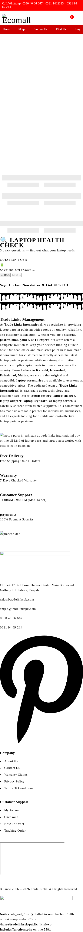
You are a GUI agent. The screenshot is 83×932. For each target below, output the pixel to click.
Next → (16, 275)
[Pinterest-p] (41, 743)
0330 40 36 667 (11, 618)
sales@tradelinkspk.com (17, 599)
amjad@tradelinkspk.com (18, 608)
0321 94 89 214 (11, 627)
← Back (5, 275)
